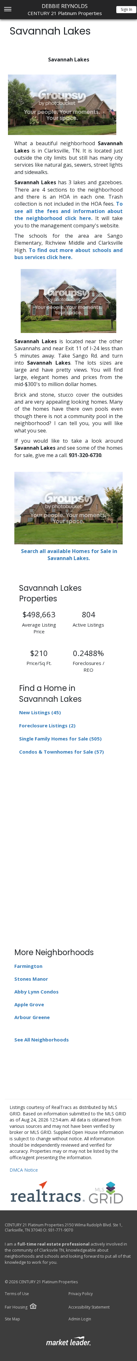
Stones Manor (31, 979)
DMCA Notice (24, 1170)
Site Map (12, 1319)
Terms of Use (17, 1293)
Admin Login (79, 1319)
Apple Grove (29, 1004)
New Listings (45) (40, 712)
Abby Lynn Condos (36, 991)
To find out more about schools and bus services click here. (68, 254)
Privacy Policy (80, 1293)
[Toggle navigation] (7, 10)
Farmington (28, 966)
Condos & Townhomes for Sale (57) (61, 751)
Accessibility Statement (89, 1307)
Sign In (126, 9)
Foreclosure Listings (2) (47, 725)
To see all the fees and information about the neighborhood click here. (68, 211)
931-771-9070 (60, 1230)
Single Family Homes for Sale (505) (60, 738)
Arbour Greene (32, 1017)
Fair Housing (16, 1307)
